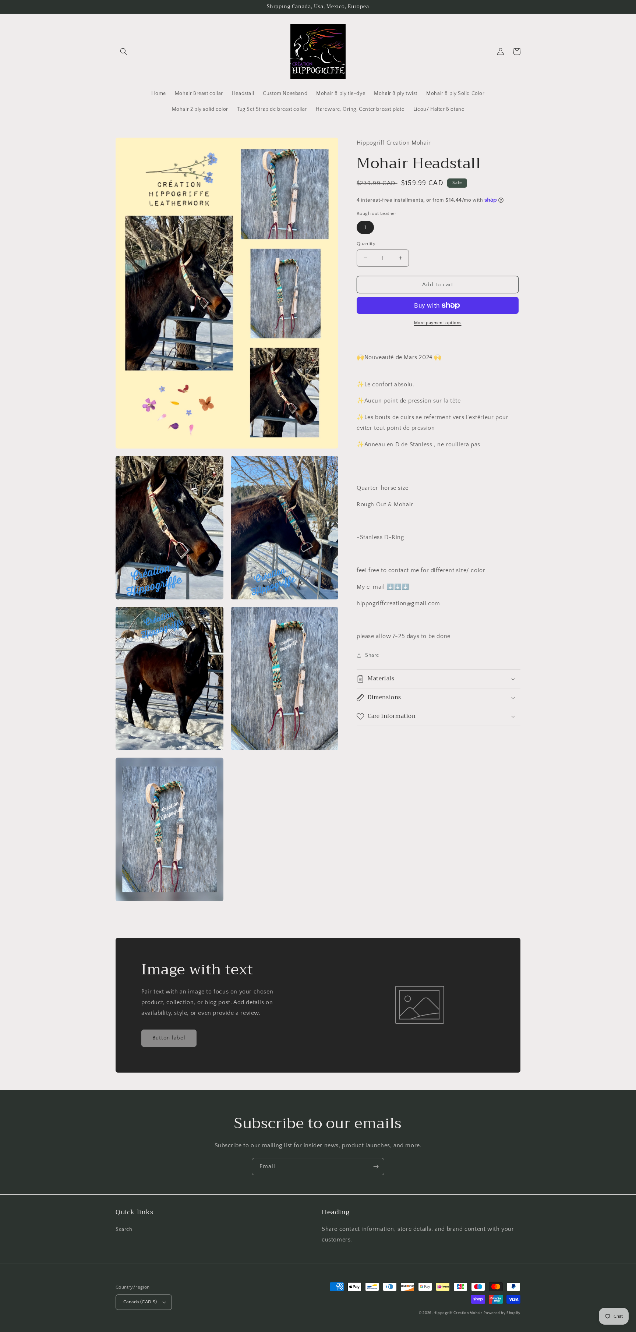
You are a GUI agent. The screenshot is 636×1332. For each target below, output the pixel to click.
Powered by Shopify (502, 1313)
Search (124, 1229)
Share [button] (372, 655)
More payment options (438, 322)
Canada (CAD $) (140, 1301)
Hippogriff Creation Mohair (458, 1313)
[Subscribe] (376, 1166)
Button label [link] (169, 1038)
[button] (124, 51)
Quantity (366, 243)
